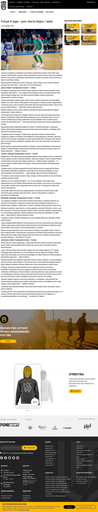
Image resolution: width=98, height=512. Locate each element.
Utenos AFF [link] (48, 463)
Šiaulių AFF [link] (48, 457)
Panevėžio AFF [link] (49, 454)
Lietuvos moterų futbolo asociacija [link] (56, 487)
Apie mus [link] (12, 2)
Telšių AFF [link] (48, 461)
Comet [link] (42, 2)
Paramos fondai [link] (81, 479)
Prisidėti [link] (8, 341)
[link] (3, 5)
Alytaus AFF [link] (49, 446)
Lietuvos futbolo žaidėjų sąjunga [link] (55, 496)
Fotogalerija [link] (26, 496)
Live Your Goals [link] (81, 483)
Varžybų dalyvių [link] (6, 498)
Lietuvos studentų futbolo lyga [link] (84, 466)
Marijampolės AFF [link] (50, 452)
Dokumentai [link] (56, 2)
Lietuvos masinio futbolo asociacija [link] (56, 485)
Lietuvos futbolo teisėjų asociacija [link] (55, 483)
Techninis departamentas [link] (16, 6)
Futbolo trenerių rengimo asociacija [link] (56, 477)
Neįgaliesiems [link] (91, 2)
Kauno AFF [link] (48, 448)
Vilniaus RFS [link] (49, 465)
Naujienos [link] (20, 2)
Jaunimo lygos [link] (80, 459)
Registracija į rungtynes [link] (27, 499)
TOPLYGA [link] (79, 448)
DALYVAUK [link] (49, 12)
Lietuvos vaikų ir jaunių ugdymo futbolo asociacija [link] (57, 493)
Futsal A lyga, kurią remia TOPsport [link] (84, 462)
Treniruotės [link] (35, 2)
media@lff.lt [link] (7, 486)
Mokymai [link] (47, 2)
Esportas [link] (29, 6)
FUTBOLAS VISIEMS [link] (36, 12)
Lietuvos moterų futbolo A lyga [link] (84, 456)
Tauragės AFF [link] (49, 459)
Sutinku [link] (69, 507)
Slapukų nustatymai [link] (85, 507)
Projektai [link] (27, 2)
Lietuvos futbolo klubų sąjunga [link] (54, 481)
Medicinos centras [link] (82, 481)
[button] (66, 420)
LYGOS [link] (12, 12)
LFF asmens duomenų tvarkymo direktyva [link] (21, 453)
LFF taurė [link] (79, 446)
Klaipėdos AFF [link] (49, 450)
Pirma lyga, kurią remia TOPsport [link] (83, 451)
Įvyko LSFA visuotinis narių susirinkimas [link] (88, 24)
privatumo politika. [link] (24, 510)
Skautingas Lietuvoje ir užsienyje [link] (86, 477)
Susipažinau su (17, 453)
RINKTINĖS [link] (22, 12)
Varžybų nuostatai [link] (6, 496)
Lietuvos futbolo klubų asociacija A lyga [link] (57, 479)
